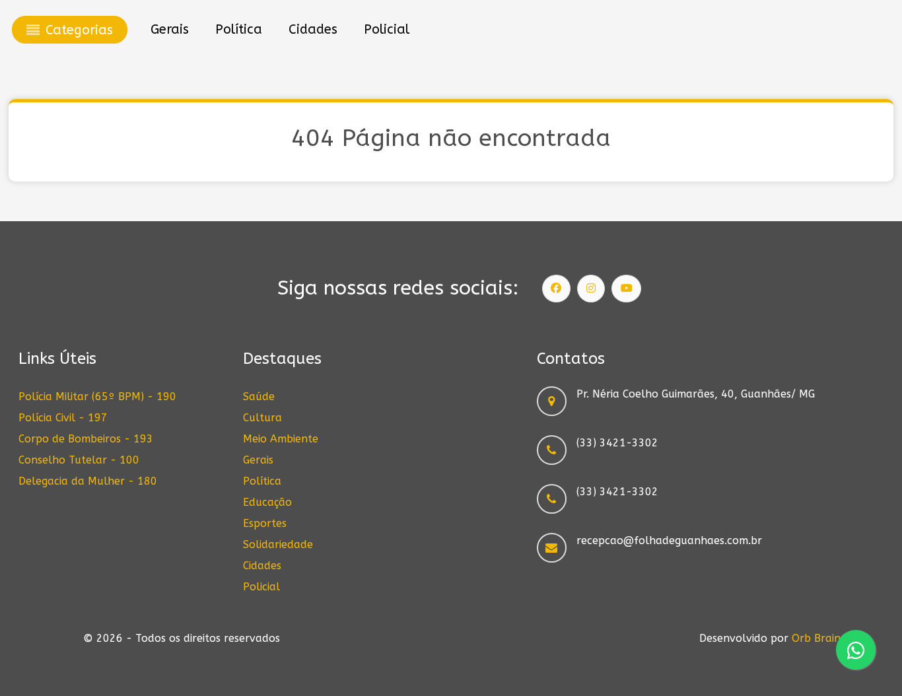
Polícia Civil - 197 (63, 417)
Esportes (265, 523)
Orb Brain (816, 638)
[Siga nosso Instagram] (591, 288)
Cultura (262, 417)
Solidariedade (278, 544)
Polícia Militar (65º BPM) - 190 (97, 396)
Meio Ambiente (280, 439)
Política (262, 481)
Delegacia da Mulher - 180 (87, 481)
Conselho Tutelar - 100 (78, 460)
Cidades (262, 565)
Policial (261, 586)
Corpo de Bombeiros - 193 (85, 439)
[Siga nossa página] (556, 288)
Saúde (259, 396)
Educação (267, 502)
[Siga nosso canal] (626, 288)
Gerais (258, 460)
